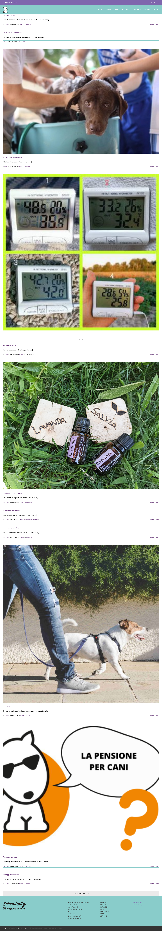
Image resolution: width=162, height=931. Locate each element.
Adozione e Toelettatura (12, 157)
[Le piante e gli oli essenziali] (81, 425)
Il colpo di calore (9, 345)
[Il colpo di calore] (81, 258)
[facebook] (151, 2)
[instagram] (158, 2)
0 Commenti (28, 24)
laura (5, 166)
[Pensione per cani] (81, 788)
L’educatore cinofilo (11, 528)
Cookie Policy (137, 905)
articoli (21, 24)
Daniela (6, 24)
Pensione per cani (10, 857)
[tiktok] (155, 2)
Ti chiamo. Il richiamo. (12, 511)
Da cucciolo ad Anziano (12, 33)
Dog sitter (7, 706)
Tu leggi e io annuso (11, 875)
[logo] (5, 7)
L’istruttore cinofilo (10, 15)
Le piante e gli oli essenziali (14, 493)
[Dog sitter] (81, 624)
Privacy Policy (137, 902)
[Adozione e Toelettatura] (81, 101)
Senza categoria (28, 519)
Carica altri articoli (81, 893)
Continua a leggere (154, 24)
